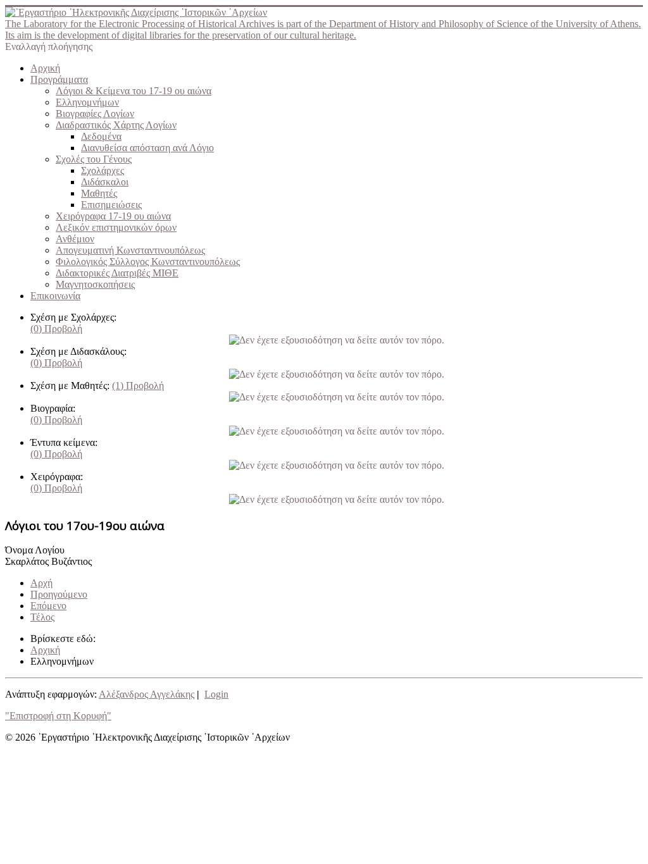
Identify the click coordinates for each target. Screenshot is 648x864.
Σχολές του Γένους (94, 159)
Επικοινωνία (55, 295)
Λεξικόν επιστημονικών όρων (116, 227)
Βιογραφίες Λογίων (95, 113)
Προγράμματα (59, 79)
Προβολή (56, 328)
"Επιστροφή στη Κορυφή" (58, 715)
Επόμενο (48, 605)
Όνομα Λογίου (35, 550)
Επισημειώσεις (111, 204)
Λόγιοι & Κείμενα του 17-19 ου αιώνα (133, 90)
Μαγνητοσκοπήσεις (95, 284)
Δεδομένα (101, 136)
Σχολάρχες (102, 170)
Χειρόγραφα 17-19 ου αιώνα (113, 216)
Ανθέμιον (75, 238)
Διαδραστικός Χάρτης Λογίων (116, 125)
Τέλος (42, 617)
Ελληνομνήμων (87, 102)
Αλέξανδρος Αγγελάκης (146, 694)
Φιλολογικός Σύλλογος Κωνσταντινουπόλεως (148, 261)
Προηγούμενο (58, 594)
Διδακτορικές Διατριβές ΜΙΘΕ (117, 273)
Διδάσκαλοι (104, 181)
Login (216, 694)
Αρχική (45, 68)
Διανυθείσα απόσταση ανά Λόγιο (147, 147)
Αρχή (41, 582)
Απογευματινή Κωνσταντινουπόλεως (130, 250)
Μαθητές (99, 193)
